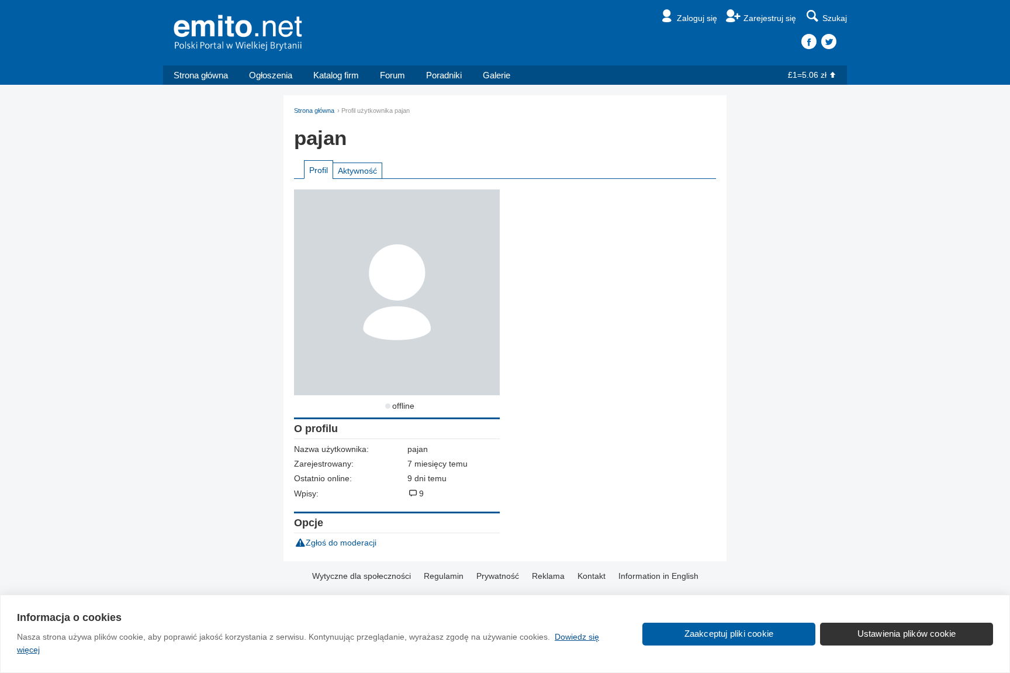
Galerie (496, 75)
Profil (318, 170)
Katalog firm (336, 75)
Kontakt (591, 576)
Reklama (548, 576)
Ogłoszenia (270, 75)
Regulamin (444, 576)
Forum (392, 75)
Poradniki (444, 75)
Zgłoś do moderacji (341, 542)
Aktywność (357, 170)
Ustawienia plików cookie (906, 634)
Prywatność (497, 576)
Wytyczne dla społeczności (361, 576)
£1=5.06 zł (807, 75)
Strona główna (201, 75)
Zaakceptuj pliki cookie (729, 634)
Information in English (658, 576)
